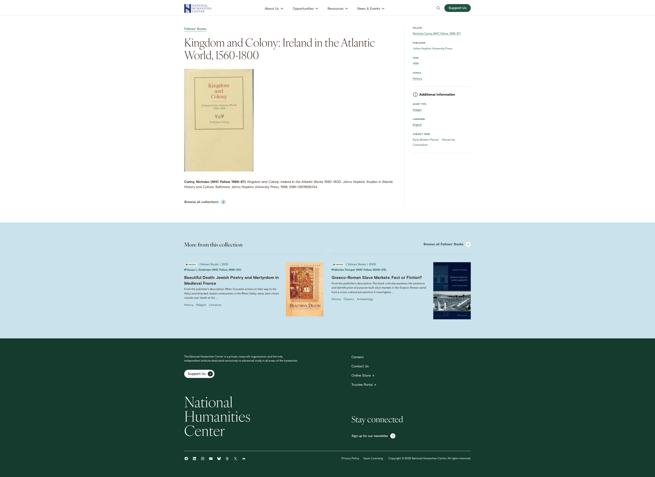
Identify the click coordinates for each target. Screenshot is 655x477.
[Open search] (438, 8)
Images (417, 110)
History (417, 78)
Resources (336, 9)
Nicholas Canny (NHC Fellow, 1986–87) (437, 33)
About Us (272, 9)
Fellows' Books (195, 29)
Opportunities (303, 9)
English (417, 125)
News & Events (368, 9)
